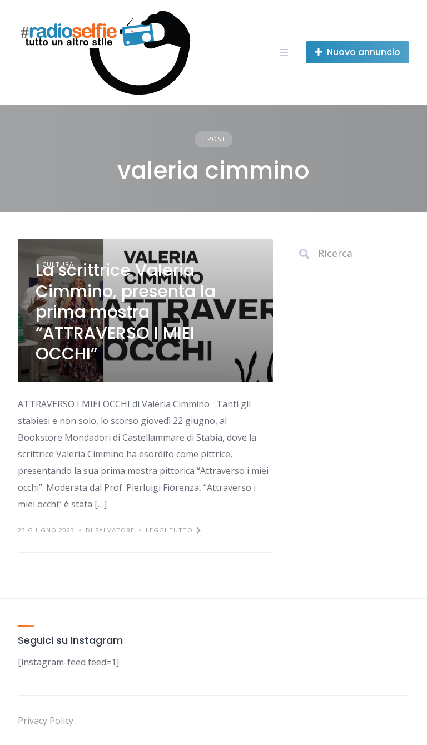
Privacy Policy (45, 720)
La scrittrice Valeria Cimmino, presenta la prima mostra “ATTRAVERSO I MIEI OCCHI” (126, 312)
